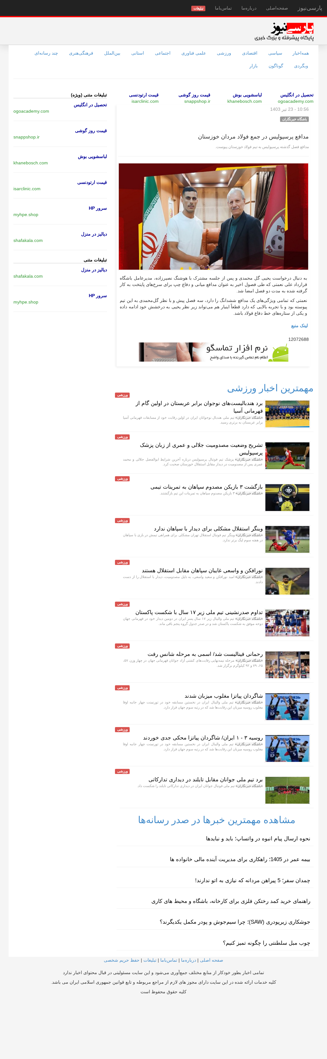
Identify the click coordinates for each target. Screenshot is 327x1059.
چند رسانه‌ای (46, 53)
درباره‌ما (248, 8)
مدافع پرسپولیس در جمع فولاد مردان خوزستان (253, 136)
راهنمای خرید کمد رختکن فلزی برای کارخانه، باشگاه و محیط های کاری (230, 901)
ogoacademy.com (296, 101)
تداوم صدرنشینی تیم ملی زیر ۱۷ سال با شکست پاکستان (199, 612)
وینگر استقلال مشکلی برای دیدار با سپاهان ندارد (208, 529)
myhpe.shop (25, 214)
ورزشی (224, 53)
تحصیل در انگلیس (297, 94)
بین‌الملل (112, 53)
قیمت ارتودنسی (144, 94)
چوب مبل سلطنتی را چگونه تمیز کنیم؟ (266, 943)
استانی (137, 53)
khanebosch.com (244, 101)
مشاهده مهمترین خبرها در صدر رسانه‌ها (216, 820)
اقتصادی (249, 53)
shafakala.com (28, 240)
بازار (253, 65)
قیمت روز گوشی (194, 94)
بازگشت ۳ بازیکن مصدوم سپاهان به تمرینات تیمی (206, 487)
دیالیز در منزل (94, 234)
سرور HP (98, 208)
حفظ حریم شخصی (122, 960)
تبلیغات (149, 960)
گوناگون (276, 65)
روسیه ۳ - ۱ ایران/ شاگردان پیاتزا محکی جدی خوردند (203, 738)
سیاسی (275, 53)
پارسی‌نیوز (310, 8)
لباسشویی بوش (247, 94)
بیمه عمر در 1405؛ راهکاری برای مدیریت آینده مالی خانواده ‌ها (240, 859)
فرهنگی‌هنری (81, 53)
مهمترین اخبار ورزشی (270, 388)
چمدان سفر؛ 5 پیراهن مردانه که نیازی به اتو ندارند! (252, 880)
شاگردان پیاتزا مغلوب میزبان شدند (224, 696)
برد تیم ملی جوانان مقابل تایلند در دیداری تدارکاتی (205, 780)
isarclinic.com (145, 101)
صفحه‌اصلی (277, 8)
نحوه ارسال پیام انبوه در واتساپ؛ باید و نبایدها (258, 839)
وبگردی (301, 65)
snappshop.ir (197, 101)
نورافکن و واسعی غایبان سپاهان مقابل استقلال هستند (202, 570)
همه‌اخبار (301, 53)
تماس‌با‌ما (223, 8)
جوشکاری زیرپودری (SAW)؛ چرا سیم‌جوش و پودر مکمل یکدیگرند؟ (235, 922)
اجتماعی (163, 53)
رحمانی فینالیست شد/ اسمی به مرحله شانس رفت (205, 654)
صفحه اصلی (211, 960)
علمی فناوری (193, 53)
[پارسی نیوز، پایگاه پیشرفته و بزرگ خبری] (284, 31)
